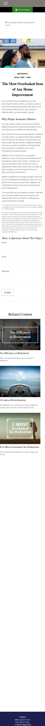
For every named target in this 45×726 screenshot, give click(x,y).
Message (5, 271)
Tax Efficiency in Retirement (14, 353)
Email (4, 256)
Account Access (24, 10)
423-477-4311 (25, 720)
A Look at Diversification (13, 400)
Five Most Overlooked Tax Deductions (19, 447)
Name (4, 242)
